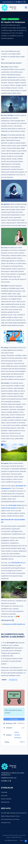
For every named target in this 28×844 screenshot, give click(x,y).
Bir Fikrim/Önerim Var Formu (10, 819)
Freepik (21, 840)
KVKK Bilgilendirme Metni (11, 840)
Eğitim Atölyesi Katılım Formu (10, 816)
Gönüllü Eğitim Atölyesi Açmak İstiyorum (14, 813)
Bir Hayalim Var (14, 505)
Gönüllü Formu (6, 822)
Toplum (4, 19)
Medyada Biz (5, 802)
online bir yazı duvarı (8, 508)
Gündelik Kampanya (13, 19)
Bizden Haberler (6, 799)
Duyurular (4, 795)
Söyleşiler (4, 792)
